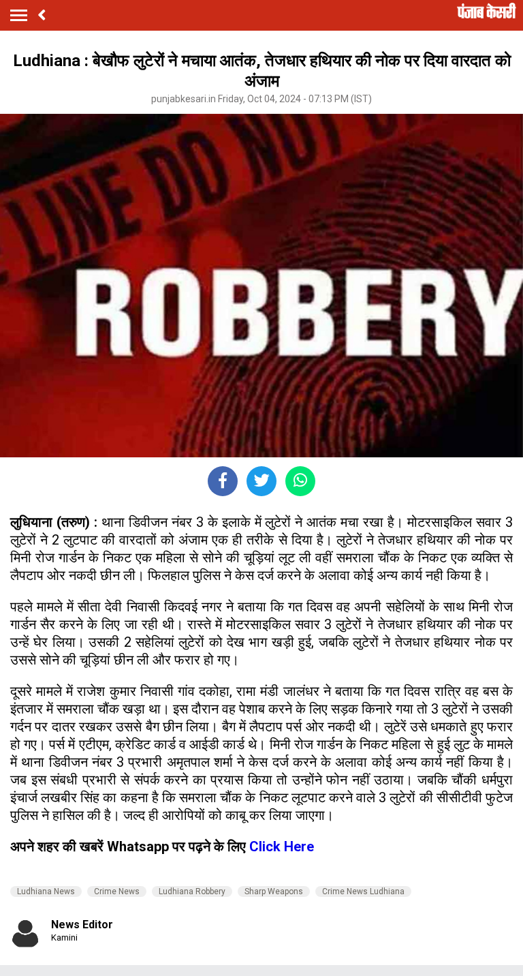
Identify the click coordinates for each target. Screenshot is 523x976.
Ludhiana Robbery (192, 891)
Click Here (281, 846)
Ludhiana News (46, 891)
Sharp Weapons (273, 891)
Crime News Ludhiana (363, 891)
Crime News (117, 891)
